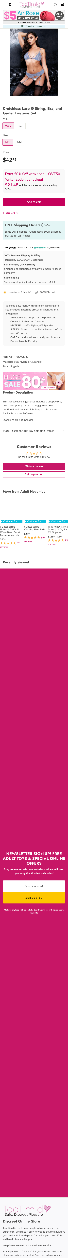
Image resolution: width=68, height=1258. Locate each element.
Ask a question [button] (34, 474)
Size (5, 135)
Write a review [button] (34, 466)
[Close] (4, 213)
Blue (20, 125)
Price (6, 152)
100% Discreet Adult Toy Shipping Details (28, 430)
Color (6, 119)
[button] (8, 543)
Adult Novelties (32, 491)
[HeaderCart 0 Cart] (62, 5)
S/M (19, 142)
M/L (7, 142)
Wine (8, 125)
